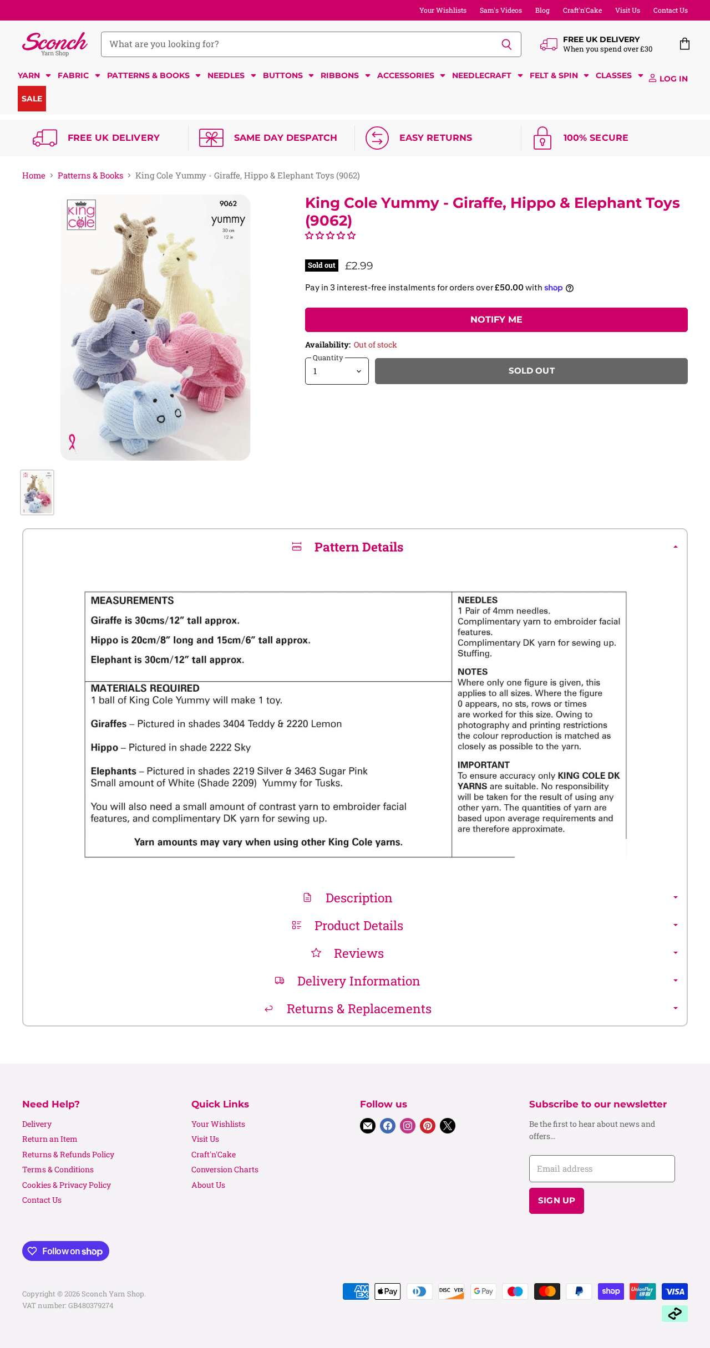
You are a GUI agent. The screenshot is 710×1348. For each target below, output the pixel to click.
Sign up (556, 1201)
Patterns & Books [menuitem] (148, 75)
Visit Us (627, 10)
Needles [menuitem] (226, 75)
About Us (208, 1185)
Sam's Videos (501, 10)
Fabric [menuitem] (73, 75)
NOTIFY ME (496, 319)
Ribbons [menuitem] (340, 75)
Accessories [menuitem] (405, 75)
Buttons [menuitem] (283, 75)
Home (33, 175)
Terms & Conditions (58, 1169)
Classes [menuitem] (614, 75)
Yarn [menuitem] (29, 75)
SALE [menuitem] (32, 99)
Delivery (37, 1124)
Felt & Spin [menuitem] (554, 75)
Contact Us (670, 10)
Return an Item (50, 1138)
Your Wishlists (442, 10)
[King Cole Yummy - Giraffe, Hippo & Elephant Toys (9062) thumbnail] (37, 492)
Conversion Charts (224, 1169)
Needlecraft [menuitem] (481, 75)
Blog (542, 10)
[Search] (506, 44)
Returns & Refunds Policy (68, 1154)
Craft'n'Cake (582, 10)
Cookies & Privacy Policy (66, 1185)
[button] (330, 235)
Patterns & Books (90, 175)
